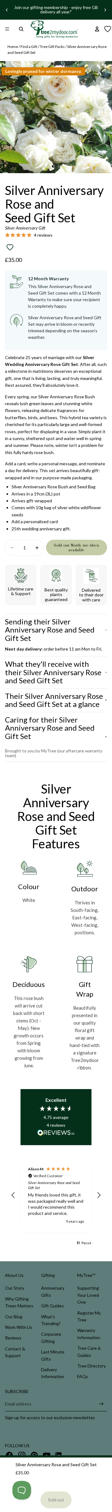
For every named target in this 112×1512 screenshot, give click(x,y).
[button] (13, 1195)
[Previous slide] (7, 10)
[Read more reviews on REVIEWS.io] (56, 1134)
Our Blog (13, 1316)
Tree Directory (91, 1365)
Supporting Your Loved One (88, 1295)
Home (12, 46)
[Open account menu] (97, 29)
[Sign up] (101, 1404)
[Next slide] (105, 10)
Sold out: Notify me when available (76, 547)
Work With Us (18, 1327)
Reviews (13, 1337)
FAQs (82, 1376)
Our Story (14, 1288)
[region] (56, 1195)
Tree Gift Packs (52, 46)
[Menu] (7, 29)
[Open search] (21, 29)
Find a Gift (29, 46)
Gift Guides (52, 1305)
